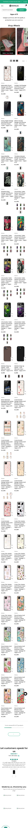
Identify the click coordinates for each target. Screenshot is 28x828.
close (25, 1)
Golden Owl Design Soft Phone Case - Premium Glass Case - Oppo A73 (20, 88)
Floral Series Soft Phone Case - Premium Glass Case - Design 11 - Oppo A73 (6, 744)
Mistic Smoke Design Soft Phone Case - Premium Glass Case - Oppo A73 (20, 124)
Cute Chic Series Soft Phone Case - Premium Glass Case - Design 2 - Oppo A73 (20, 604)
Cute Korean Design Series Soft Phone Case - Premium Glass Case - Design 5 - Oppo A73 (7, 444)
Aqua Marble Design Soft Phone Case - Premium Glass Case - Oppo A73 (7, 159)
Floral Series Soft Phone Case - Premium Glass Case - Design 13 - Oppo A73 (7, 713)
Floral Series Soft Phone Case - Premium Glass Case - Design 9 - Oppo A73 (6, 775)
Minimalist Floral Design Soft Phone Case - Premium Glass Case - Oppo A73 (7, 89)
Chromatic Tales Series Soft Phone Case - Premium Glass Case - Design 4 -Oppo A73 (6, 282)
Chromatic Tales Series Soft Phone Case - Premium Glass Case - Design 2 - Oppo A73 (6, 326)
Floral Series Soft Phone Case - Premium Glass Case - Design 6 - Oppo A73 (19, 806)
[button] (25, 693)
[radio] (7, 97)
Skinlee (2, 83)
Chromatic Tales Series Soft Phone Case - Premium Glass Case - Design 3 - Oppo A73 (19, 195)
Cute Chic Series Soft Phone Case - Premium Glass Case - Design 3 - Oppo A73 (7, 604)
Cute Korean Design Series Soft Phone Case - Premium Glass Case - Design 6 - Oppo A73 (20, 403)
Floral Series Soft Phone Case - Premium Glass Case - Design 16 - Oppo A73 (20, 642)
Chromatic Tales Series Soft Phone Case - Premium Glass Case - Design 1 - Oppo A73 (19, 326)
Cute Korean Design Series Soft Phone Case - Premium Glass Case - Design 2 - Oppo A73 (20, 484)
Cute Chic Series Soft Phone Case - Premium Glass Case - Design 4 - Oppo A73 (20, 565)
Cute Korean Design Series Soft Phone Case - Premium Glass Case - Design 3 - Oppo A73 (7, 484)
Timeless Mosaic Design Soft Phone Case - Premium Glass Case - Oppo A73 (20, 159)
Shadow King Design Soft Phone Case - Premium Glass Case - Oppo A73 (7, 195)
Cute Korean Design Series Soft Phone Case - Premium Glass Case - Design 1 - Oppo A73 (7, 525)
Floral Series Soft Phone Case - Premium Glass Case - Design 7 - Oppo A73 (6, 806)
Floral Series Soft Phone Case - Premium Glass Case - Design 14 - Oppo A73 (20, 681)
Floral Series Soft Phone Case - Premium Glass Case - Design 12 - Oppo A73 (20, 713)
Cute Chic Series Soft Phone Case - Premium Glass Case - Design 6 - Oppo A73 (20, 524)
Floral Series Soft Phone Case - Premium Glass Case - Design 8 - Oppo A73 (19, 775)
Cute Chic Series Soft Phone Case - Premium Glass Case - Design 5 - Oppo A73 (7, 565)
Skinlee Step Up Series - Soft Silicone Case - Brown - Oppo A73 (7, 368)
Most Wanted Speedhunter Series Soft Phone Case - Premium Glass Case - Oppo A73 (7, 403)
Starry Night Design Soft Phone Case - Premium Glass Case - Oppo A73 (7, 123)
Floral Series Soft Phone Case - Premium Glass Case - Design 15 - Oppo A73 (7, 681)
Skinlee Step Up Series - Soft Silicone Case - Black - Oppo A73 (19, 368)
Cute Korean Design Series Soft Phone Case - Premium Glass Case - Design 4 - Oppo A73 (20, 444)
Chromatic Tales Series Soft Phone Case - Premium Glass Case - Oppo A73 (7, 239)
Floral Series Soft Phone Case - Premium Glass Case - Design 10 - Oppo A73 (20, 744)
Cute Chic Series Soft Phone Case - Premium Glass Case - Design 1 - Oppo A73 (7, 642)
